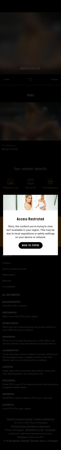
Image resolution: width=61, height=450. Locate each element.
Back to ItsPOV (30, 245)
